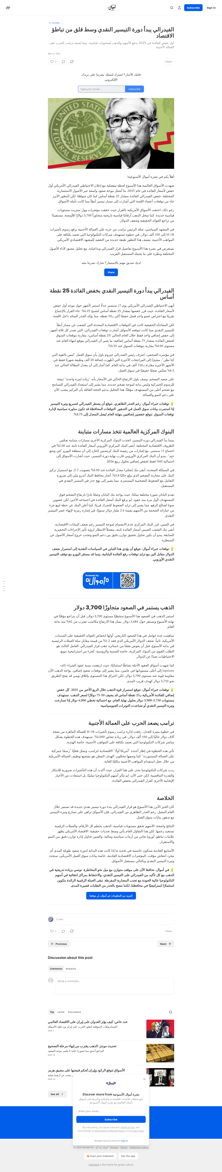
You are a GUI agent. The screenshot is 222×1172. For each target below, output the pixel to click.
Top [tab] (52, 1012)
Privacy (114, 1147)
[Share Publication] (179, 7)
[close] (144, 1079)
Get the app (128, 1156)
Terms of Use (127, 1127)
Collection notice (139, 1147)
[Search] (171, 7)
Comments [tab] (56, 968)
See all (55, 1094)
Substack (94, 1164)
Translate (56, 22)
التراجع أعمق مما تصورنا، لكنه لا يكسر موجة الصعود (76, 1051)
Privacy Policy (137, 1130)
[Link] (163, 293)
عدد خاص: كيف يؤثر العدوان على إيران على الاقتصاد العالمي (88, 1022)
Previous (61, 944)
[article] (111, 1029)
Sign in (211, 7)
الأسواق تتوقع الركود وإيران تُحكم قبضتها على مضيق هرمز (86, 1070)
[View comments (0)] (63, 61)
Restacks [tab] (71, 968)
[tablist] (63, 968)
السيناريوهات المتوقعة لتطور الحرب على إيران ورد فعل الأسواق (82, 1026)
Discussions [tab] (74, 1012)
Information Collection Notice (110, 1130)
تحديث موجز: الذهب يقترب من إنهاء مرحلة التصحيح (82, 1046)
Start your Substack (102, 1156)
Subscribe (193, 7)
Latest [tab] (61, 1012)
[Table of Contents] (3, 586)
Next (163, 944)
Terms (123, 1147)
